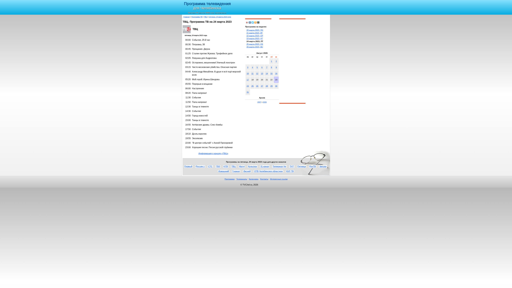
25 (252, 86)
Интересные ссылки (279, 179)
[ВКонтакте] (250, 22)
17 (248, 80)
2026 (265, 102)
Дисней (247, 171)
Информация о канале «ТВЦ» (213, 153)
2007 (259, 102)
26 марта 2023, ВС (255, 47)
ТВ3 (218, 166)
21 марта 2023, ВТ (255, 33)
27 (262, 86)
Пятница (301, 166)
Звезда (322, 166)
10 (248, 73)
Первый (188, 166)
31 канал (264, 166)
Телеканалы (241, 179)
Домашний (223, 171)
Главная (186, 17)
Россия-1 (200, 166)
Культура (252, 166)
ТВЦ (205, 17)
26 (257, 86)
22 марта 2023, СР (255, 36)
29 (271, 86)
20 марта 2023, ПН (255, 30)
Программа (230, 179)
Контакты (264, 179)
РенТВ (312, 166)
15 (271, 73)
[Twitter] (252, 22)
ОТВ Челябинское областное (268, 171)
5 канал (236, 171)
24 (248, 86)
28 (267, 86)
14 (267, 73)
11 (252, 73)
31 (248, 92)
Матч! (242, 166)
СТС (210, 166)
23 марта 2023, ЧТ (255, 38)
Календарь (253, 179)
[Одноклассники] (255, 22)
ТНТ (292, 166)
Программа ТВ (196, 17)
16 (276, 73)
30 (276, 86)
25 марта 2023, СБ (255, 44)
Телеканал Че (279, 166)
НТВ (225, 166)
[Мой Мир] (258, 22)
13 (262, 73)
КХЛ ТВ (290, 171)
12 (257, 73)
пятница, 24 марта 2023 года (220, 17)
